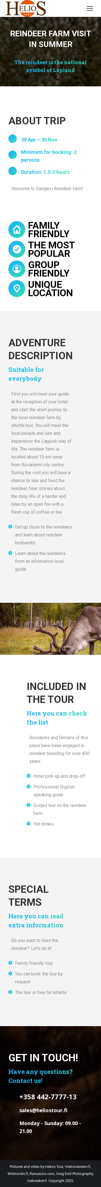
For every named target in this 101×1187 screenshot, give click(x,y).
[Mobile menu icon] (89, 8)
